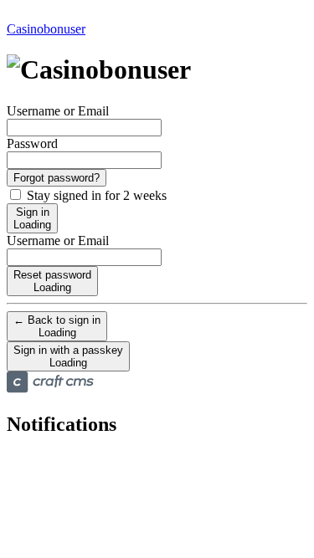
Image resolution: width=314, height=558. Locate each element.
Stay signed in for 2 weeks (95, 195)
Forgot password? (56, 177)
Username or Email (58, 111)
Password (32, 143)
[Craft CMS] (50, 388)
